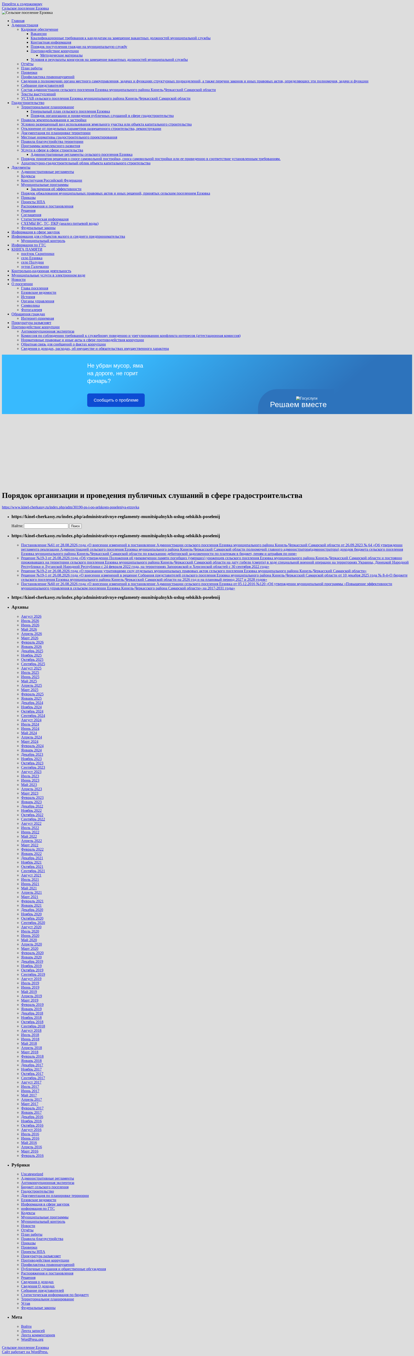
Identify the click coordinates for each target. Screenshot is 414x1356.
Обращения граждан (28, 314)
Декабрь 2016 (32, 1117)
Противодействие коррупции (55, 51)
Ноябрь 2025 (31, 655)
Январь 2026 (31, 647)
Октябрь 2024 (32, 711)
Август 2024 (31, 720)
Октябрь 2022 (32, 815)
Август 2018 (31, 1030)
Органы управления (37, 301)
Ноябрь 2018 (31, 1018)
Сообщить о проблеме (116, 400)
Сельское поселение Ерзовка (25, 8)
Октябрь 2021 (32, 867)
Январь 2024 (31, 750)
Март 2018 (29, 1052)
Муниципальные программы (45, 185)
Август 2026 (31, 616)
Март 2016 (29, 1151)
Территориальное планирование (47, 107)
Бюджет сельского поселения (45, 1187)
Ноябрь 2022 (31, 810)
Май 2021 (29, 888)
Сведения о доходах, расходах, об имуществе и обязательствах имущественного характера (95, 348)
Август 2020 (31, 927)
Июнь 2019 (30, 987)
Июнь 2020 (30, 936)
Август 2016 (31, 1130)
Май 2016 (29, 1143)
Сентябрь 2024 (33, 716)
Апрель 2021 (31, 892)
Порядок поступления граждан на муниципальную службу (79, 47)
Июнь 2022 (30, 832)
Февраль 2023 (32, 798)
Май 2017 (29, 1095)
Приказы (28, 198)
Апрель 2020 (31, 944)
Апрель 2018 (31, 1048)
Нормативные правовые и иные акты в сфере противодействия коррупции (82, 340)
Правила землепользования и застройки (53, 120)
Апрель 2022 (31, 841)
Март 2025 (29, 690)
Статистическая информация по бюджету (55, 1295)
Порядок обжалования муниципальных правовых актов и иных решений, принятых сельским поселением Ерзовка (115, 193)
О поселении (22, 284)
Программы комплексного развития (50, 146)
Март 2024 (29, 741)
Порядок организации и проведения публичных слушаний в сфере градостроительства (102, 116)
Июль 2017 (30, 1087)
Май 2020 (29, 940)
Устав (25, 1303)
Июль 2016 (30, 1134)
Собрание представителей (42, 85)
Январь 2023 (31, 802)
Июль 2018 (30, 1035)
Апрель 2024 (31, 737)
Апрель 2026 (31, 634)
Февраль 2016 (32, 1156)
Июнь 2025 (30, 677)
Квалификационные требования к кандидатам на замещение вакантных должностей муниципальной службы (121, 38)
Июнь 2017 (30, 1091)
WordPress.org (32, 1339)
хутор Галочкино (35, 267)
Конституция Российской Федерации (51, 180)
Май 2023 (29, 785)
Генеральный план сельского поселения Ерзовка (70, 111)
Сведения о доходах (37, 1282)
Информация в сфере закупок (36, 232)
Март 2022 (29, 845)
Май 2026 (29, 629)
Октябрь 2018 (32, 1022)
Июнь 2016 (30, 1138)
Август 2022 (31, 823)
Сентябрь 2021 (33, 871)
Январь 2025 (31, 698)
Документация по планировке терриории (55, 1196)
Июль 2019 (30, 983)
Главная (18, 21)
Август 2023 (31, 772)
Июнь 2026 (30, 625)
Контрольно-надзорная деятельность (41, 271)
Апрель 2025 (31, 685)
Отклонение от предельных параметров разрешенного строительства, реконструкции (91, 129)
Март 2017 (29, 1104)
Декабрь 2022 (32, 806)
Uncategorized (32, 1174)
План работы (31, 68)
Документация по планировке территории (56, 133)
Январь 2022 (31, 854)
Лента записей (33, 1331)
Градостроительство (28, 103)
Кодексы (28, 176)
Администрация (25, 25)
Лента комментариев (38, 1335)
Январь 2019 (31, 1009)
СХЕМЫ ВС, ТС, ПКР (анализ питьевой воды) (59, 223)
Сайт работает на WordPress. (25, 1352)
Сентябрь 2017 (33, 1078)
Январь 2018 (31, 1061)
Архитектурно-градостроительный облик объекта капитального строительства (85, 163)
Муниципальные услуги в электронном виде (48, 275)
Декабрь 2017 (32, 1065)
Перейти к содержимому (22, 4)
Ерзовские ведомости (38, 292)
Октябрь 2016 (32, 1125)
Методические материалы (61, 55)
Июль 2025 (30, 672)
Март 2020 (29, 948)
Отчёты (27, 64)
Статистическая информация (45, 219)
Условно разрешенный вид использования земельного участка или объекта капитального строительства (106, 124)
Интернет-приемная (37, 318)
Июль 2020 (30, 931)
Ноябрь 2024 (31, 707)
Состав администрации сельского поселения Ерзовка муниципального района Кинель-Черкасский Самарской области (118, 90)
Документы (21, 167)
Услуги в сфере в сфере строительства (52, 150)
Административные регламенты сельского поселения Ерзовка (81, 154)
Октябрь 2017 (32, 1074)
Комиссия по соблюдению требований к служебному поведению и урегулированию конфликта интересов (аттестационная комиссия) (131, 336)
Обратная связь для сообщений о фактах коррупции (63, 344)
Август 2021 (31, 875)
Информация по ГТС (29, 245)
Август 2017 (31, 1082)
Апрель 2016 (31, 1147)
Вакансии (39, 34)
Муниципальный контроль (43, 241)
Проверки (29, 72)
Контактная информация (51, 42)
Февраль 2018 (32, 1056)
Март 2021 (29, 897)
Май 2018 (29, 1043)
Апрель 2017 (31, 1099)
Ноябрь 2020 (31, 914)
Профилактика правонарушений (48, 77)
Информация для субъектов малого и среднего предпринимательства (68, 236)
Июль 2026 (30, 621)
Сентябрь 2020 (33, 923)
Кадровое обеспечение (39, 29)
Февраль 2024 (32, 746)
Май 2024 (29, 733)
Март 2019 (29, 1000)
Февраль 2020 (32, 953)
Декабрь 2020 (32, 910)
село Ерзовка (31, 258)
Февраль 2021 (32, 901)
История (28, 297)
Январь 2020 (31, 957)
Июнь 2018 (30, 1039)
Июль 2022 (30, 828)
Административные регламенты (47, 172)
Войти (26, 1326)
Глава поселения (34, 288)
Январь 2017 (31, 1112)
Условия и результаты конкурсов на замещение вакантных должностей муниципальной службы (109, 60)
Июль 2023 (30, 776)
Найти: (17, 526)
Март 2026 (29, 638)
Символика (30, 305)
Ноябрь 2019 (31, 966)
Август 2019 (31, 979)
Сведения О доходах (38, 1286)
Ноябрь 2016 (31, 1121)
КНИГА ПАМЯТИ (27, 249)
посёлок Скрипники (37, 254)
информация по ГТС (38, 1208)
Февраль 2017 (32, 1108)
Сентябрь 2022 (33, 819)
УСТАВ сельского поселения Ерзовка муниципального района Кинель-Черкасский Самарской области (105, 98)
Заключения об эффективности (56, 189)
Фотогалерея (31, 310)
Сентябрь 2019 (33, 974)
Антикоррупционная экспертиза (47, 331)
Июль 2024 (30, 724)
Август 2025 (31, 668)
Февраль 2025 (32, 694)
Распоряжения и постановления (47, 206)
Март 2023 (29, 793)
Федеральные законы (38, 228)
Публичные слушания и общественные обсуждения (63, 1269)
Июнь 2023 (30, 780)
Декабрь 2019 (32, 961)
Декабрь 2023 (32, 754)
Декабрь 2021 (32, 858)
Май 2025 (29, 681)
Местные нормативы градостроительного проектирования (69, 137)
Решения (28, 210)
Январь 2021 (31, 905)
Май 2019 (29, 992)
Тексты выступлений (38, 94)
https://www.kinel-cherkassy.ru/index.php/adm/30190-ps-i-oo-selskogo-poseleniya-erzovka (70, 507)
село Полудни (32, 262)
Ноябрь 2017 (31, 1069)
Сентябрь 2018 (33, 1026)
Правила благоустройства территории (52, 141)
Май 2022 (29, 836)
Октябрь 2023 (32, 763)
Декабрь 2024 (32, 703)
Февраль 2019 (32, 1005)
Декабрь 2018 (32, 1013)
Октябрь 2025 (32, 660)
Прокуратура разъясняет (31, 323)
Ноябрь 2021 (31, 862)
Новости (19, 279)
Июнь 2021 (30, 884)
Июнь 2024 (30, 729)
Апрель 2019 (31, 996)
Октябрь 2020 (32, 918)
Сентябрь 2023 (33, 767)
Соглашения (31, 215)
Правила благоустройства (42, 1239)
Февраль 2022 (32, 849)
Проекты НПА (33, 202)
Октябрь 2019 (32, 970)
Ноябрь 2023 (31, 759)
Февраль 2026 (32, 642)
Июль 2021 (30, 879)
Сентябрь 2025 (33, 664)
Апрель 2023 (31, 789)
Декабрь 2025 (32, 651)
